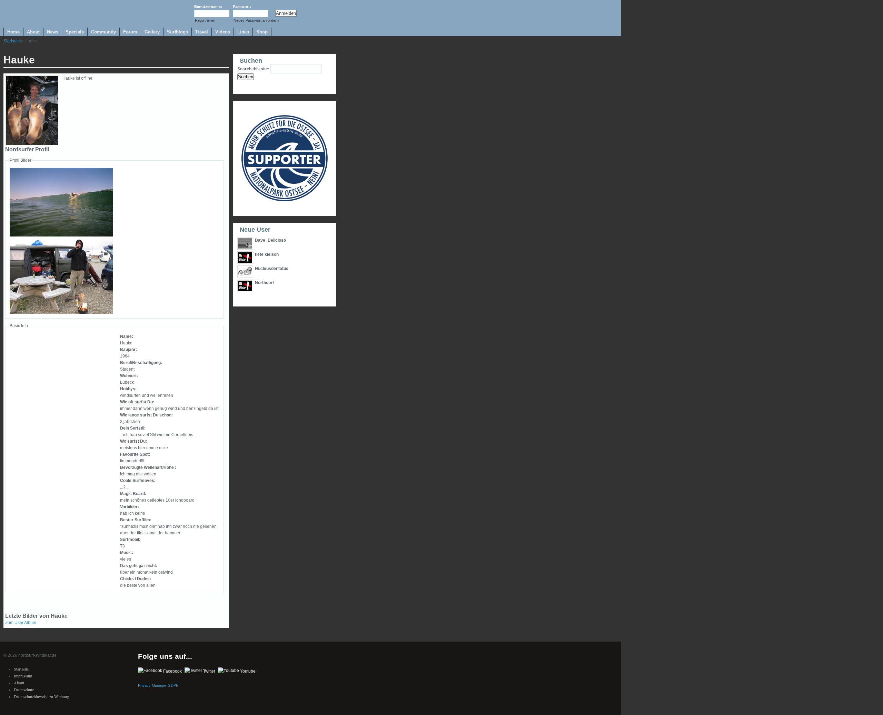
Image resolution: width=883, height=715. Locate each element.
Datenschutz (24, 689)
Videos (222, 31)
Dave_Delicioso (270, 240)
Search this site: (253, 69)
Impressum (23, 675)
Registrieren (205, 20)
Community (103, 31)
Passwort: (242, 6)
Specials (75, 31)
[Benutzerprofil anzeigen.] (32, 144)
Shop (262, 31)
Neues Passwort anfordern (256, 20)
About (33, 31)
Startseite (12, 41)
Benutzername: (208, 6)
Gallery (152, 31)
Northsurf (264, 282)
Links (243, 31)
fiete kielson (267, 254)
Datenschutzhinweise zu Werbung (41, 696)
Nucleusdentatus (271, 268)
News (52, 31)
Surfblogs (177, 31)
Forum (130, 31)
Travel (201, 31)
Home (13, 31)
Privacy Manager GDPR (158, 685)
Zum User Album (20, 622)
